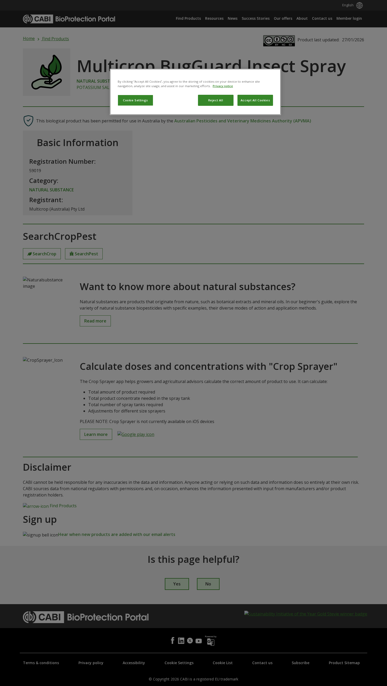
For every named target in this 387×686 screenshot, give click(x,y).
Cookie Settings (135, 100)
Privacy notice (223, 86)
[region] (195, 92)
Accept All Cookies (255, 100)
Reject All (215, 100)
